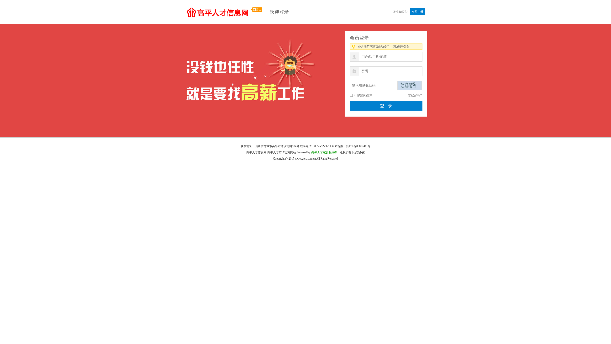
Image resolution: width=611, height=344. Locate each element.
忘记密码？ (415, 95)
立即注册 (417, 11)
